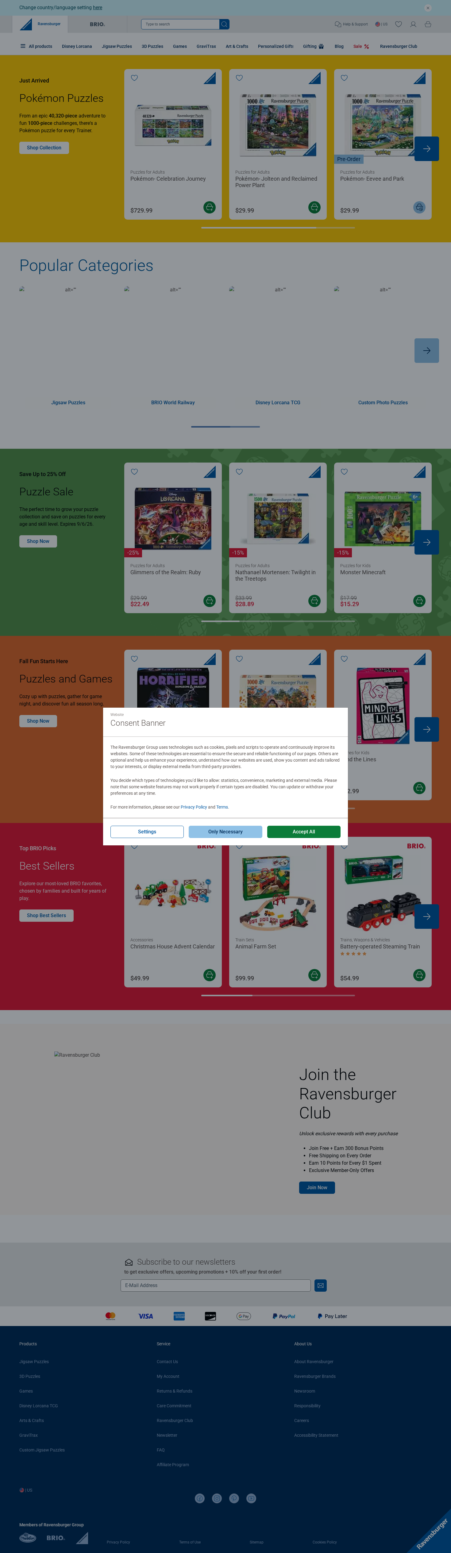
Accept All (304, 832)
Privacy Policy (194, 807)
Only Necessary (225, 832)
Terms (222, 807)
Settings (147, 832)
